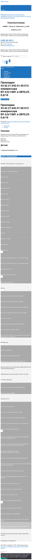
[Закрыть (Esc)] (6, 551)
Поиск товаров (7, 56)
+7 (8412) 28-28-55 (11, 10)
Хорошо (3, 558)
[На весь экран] (3, 551)
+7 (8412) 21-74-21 (8, 5)
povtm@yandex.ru (9, 45)
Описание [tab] (7, 126)
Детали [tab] (6, 127)
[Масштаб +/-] (1, 551)
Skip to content (4, 1)
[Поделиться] (4, 551)
